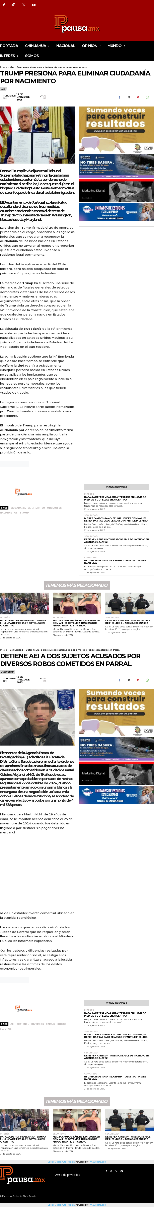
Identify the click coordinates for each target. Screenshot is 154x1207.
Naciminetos (9, 512)
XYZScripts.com (98, 1204)
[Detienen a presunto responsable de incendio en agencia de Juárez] (129, 603)
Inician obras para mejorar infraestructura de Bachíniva (115, 562)
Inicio (3, 67)
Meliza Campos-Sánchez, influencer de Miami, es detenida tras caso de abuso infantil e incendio (116, 519)
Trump (24, 512)
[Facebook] (119, 97)
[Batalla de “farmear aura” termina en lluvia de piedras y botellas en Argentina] (24, 603)
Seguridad (91, 515)
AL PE (45, 97)
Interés (89, 494)
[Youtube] (34, 5)
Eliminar (34, 508)
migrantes (54, 508)
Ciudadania (18, 508)
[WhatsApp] (147, 97)
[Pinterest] (138, 97)
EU (43, 508)
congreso (90, 558)
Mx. (12, 67)
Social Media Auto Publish (61, 1204)
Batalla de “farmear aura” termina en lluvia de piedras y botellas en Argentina (115, 498)
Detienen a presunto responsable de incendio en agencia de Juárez (116, 540)
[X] (24, 5)
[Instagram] (14, 5)
